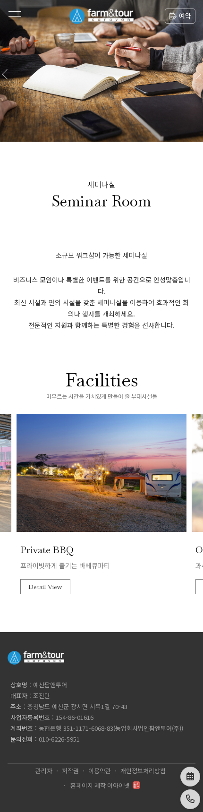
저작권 (70, 771)
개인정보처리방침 (143, 771)
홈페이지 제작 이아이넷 (100, 786)
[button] (197, 70)
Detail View (45, 586)
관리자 (43, 771)
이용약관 (99, 771)
